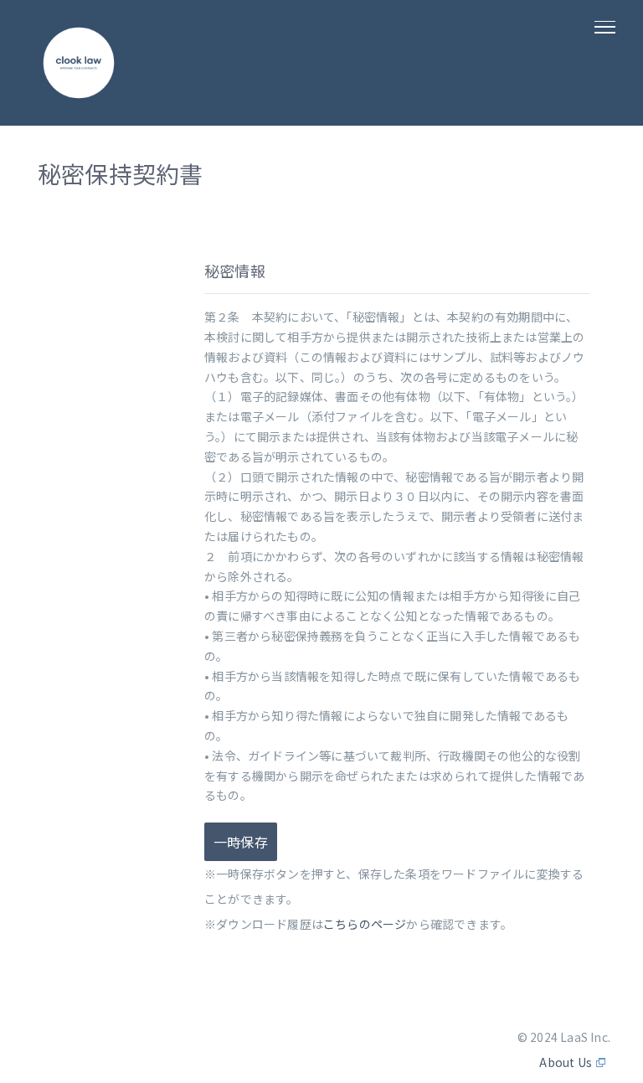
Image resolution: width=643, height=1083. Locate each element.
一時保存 (240, 842)
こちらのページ (364, 923)
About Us (565, 1062)
